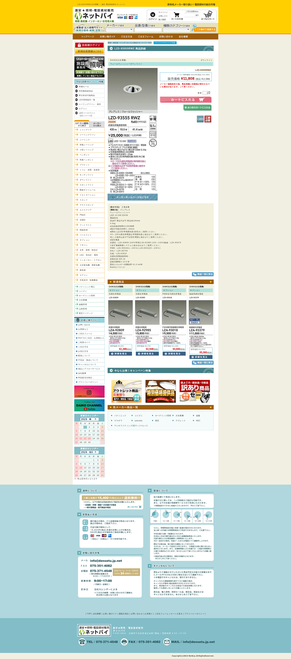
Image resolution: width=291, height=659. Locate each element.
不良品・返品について (88, 360)
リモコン (84, 245)
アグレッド (181, 421)
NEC (198, 421)
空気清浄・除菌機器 (89, 280)
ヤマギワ (118, 421)
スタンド (84, 200)
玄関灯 (83, 220)
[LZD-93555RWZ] (133, 191)
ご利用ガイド (84, 342)
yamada (138, 421)
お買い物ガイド (110, 614)
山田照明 (83, 309)
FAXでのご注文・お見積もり (91, 338)
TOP (89, 614)
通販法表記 (124, 614)
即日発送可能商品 (87, 95)
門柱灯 (83, 215)
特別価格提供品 (86, 91)
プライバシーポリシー (88, 382)
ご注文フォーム (85, 334)
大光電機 (180, 416)
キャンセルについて (87, 364)
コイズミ (139, 416)
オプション (85, 240)
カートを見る (176, 614)
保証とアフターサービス (89, 369)
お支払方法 (83, 351)
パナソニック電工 (87, 287)
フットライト (86, 225)
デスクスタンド (87, 205)
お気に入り (163, 16)
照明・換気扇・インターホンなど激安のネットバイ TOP (129, 43)
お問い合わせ (84, 325)
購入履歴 (162, 20)
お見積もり (83, 329)
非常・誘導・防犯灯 (89, 250)
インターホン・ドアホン (91, 260)
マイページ (163, 12)
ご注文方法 (83, 347)
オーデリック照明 (163, 416)
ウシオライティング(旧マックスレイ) (131, 426)
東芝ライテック (86, 313)
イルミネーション (88, 195)
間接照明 (84, 230)
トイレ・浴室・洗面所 (90, 170)
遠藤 (198, 416)
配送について (84, 356)
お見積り (149, 614)
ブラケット (85, 165)
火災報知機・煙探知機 (90, 265)
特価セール (84, 87)
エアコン (83, 109)
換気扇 (83, 270)
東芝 (157, 421)
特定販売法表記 (85, 378)
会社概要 (82, 373)
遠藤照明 (83, 304)
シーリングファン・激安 (90, 104)
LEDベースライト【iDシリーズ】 (87, 114)
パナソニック (120, 416)
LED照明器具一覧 (87, 100)
